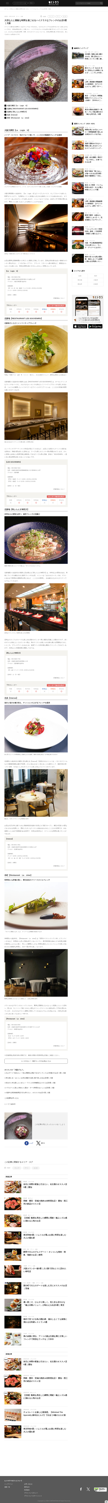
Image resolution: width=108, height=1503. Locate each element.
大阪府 (44, 16)
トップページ (8, 1484)
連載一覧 (7, 1487)
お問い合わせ (28, 1484)
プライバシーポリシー (31, 1493)
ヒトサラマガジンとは (20, 3)
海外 (95, 276)
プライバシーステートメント (33, 1496)
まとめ (64, 16)
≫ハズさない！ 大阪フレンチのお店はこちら (36, 1061)
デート (58, 16)
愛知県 (80, 284)
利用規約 (27, 1490)
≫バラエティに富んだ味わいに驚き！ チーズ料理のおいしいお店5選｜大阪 (29, 1088)
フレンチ (51, 16)
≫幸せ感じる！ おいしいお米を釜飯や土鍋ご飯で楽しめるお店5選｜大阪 (28, 1078)
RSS (31, 3)
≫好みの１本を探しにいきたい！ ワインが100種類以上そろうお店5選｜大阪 (29, 1083)
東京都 (80, 280)
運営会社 (27, 1487)
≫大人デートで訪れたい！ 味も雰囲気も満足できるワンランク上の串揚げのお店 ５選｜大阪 (35, 1073)
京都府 (95, 284)
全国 (79, 276)
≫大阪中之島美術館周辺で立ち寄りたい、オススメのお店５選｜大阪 (27, 1092)
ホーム (6, 9)
